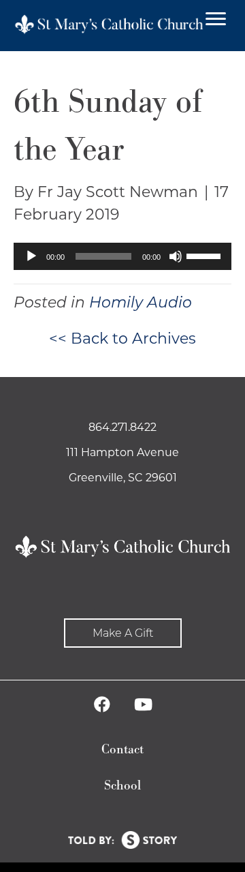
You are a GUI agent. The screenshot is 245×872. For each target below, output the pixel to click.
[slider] (205, 255)
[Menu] (215, 19)
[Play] (31, 256)
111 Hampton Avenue (122, 452)
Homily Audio (140, 302)
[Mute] (175, 256)
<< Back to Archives (122, 338)
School (122, 785)
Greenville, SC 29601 (123, 477)
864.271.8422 (122, 427)
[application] (122, 256)
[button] (123, 633)
